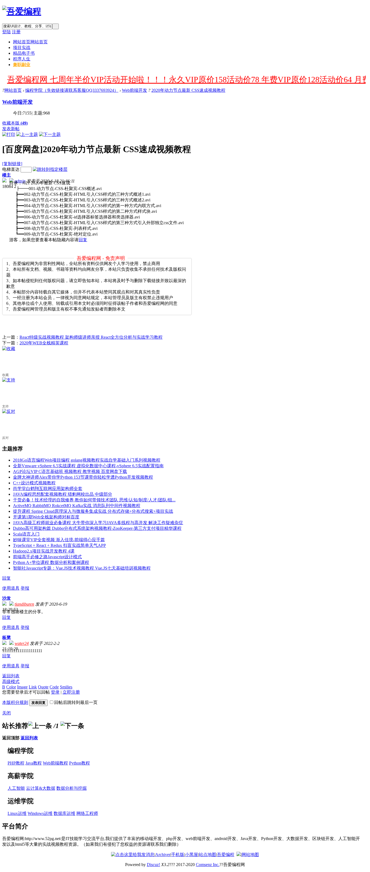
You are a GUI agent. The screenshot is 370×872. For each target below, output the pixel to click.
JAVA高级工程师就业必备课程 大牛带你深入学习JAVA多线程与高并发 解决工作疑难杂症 (98, 522)
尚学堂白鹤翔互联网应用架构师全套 (47, 488)
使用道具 (11, 588)
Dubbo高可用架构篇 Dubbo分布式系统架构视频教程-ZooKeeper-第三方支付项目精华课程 (97, 528)
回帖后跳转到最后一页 (76, 702)
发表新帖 (11, 128)
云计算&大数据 (40, 788)
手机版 (177, 854)
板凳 (6, 637)
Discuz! (153, 864)
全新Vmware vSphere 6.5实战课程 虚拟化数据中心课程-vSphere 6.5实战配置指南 (88, 465)
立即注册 (71, 692)
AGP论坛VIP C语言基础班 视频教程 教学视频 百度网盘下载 (70, 471)
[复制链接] (12, 163)
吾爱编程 (225, 854)
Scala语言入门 (26, 534)
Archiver (162, 854)
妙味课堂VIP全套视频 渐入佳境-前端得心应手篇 (59, 539)
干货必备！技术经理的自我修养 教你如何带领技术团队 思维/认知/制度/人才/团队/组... (94, 500)
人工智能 (16, 788)
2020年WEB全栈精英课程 (44, 343)
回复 (83, 239)
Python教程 (79, 763)
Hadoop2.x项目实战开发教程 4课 (43, 551)
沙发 (6, 598)
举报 (25, 588)
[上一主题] (27, 134)
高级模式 (11, 681)
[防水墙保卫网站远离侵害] (238, 854)
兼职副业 (21, 64)
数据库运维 (64, 813)
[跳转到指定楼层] (50, 169)
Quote (43, 687)
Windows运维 (40, 813)
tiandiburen (24, 604)
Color (11, 687)
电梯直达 (11, 169)
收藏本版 (15, 123)
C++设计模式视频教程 (34, 483)
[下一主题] (50, 134)
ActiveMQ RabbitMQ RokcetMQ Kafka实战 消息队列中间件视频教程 (76, 505)
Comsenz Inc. (207, 864)
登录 (55, 692)
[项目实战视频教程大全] (21, 11)
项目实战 (21, 47)
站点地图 (207, 854)
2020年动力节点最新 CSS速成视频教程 (188, 90)
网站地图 (250, 854)
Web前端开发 (134, 90)
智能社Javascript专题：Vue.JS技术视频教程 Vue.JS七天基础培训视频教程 (82, 568)
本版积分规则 (15, 702)
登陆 (6, 32)
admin (20, 181)
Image (22, 687)
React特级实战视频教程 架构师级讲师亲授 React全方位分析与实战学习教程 (91, 337)
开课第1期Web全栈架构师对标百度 (46, 517)
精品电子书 (24, 53)
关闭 (6, 713)
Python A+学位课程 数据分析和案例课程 (51, 562)
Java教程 (33, 763)
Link (33, 687)
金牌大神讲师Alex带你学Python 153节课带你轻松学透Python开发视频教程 (83, 477)
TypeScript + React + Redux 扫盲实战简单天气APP (59, 545)
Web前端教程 (55, 763)
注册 (16, 32)
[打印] (8, 134)
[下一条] (72, 725)
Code (54, 687)
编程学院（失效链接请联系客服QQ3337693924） (71, 90)
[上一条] (40, 725)
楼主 (6, 175)
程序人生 (21, 59)
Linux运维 (17, 813)
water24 (22, 643)
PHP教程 (16, 763)
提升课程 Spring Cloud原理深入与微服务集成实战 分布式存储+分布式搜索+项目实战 (93, 511)
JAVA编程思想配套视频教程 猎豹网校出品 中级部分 (62, 494)
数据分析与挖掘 (71, 788)
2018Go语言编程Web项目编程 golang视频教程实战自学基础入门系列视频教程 (86, 460)
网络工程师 (87, 813)
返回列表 (11, 676)
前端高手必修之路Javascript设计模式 (47, 556)
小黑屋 (191, 854)
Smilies (66, 687)
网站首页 (30, 42)
